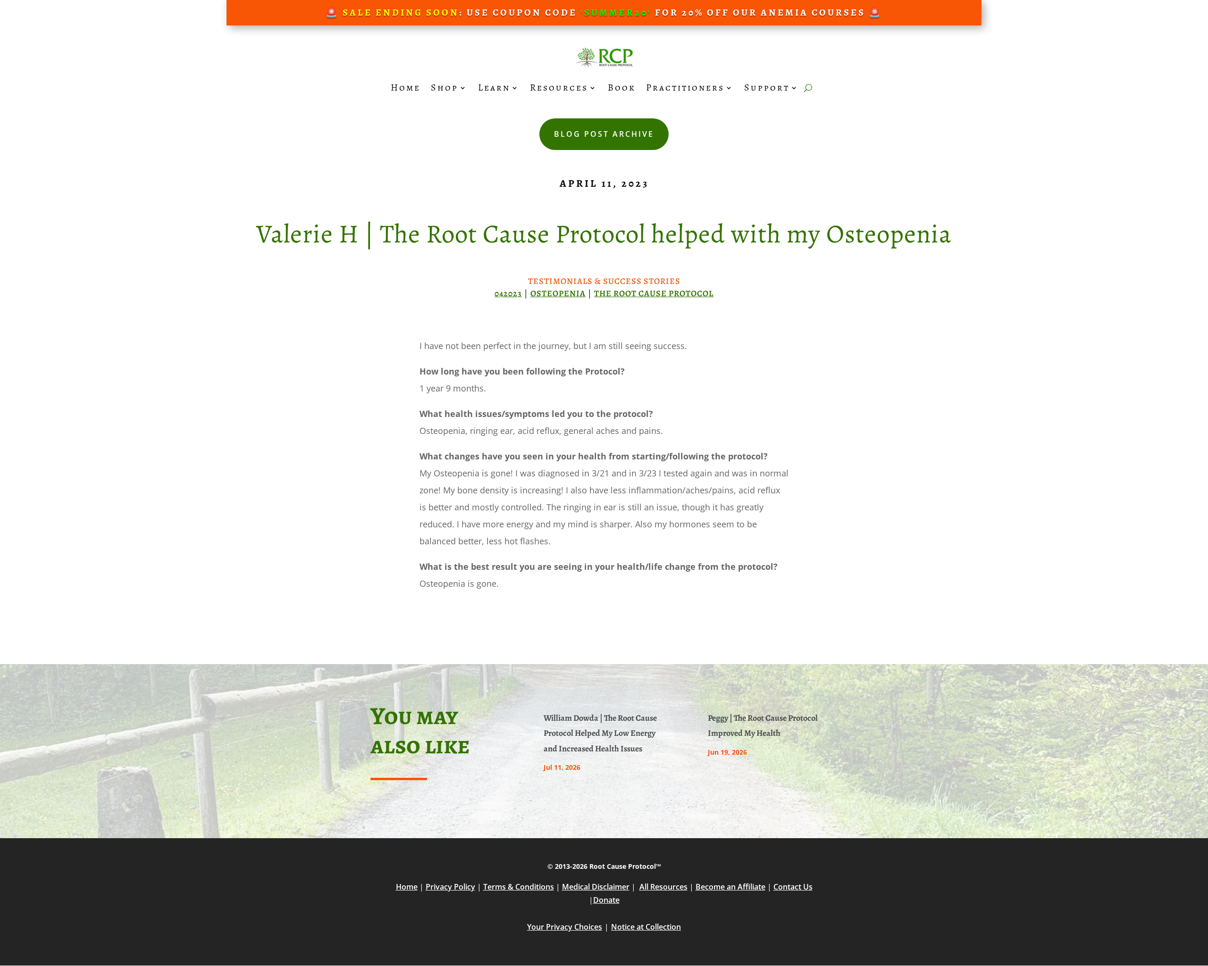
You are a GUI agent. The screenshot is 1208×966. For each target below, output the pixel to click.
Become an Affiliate (730, 887)
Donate (606, 900)
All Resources (663, 887)
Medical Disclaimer (595, 887)
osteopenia (558, 293)
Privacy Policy (450, 887)
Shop (444, 87)
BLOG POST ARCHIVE (604, 134)
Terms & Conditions (518, 887)
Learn (494, 87)
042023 (508, 293)
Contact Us (793, 887)
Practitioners (685, 87)
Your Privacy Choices (564, 927)
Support (766, 87)
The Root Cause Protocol (653, 293)
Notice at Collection (646, 927)
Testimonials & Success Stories (604, 281)
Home (405, 87)
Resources (559, 87)
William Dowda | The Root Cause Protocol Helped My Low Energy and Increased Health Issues (600, 733)
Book (622, 87)
